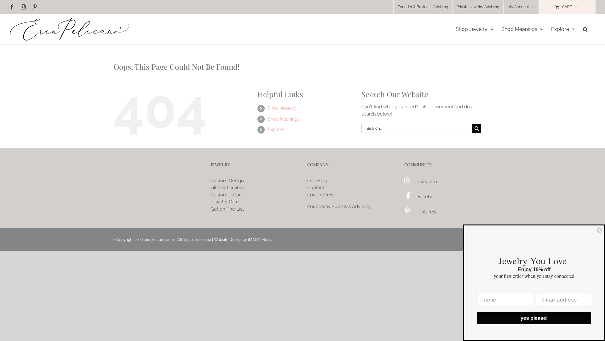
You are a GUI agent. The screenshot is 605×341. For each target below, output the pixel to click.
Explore (276, 129)
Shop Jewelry (282, 108)
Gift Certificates (227, 187)
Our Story (317, 180)
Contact (315, 187)
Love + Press (320, 195)
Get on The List (227, 209)
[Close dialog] (599, 230)
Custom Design (227, 180)
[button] (585, 29)
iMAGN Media (260, 239)
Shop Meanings (284, 119)
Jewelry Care (224, 202)
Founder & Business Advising (338, 206)
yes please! (534, 318)
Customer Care (226, 195)
